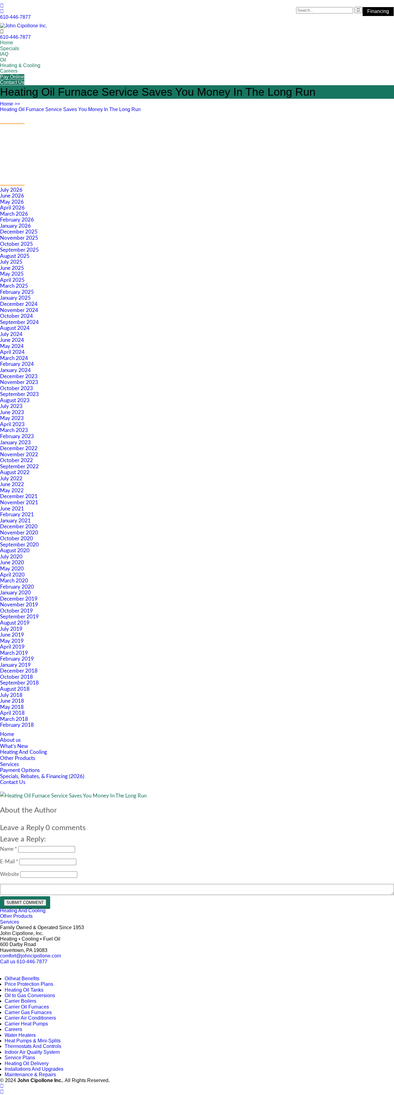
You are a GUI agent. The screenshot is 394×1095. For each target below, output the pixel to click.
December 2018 (19, 670)
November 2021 (19, 502)
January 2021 (15, 520)
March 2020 (14, 580)
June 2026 (12, 195)
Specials (9, 48)
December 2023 (19, 376)
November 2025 (19, 238)
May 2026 (12, 202)
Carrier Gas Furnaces (28, 1012)
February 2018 (17, 725)
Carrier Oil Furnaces (27, 1006)
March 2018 (14, 719)
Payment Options (20, 770)
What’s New (14, 746)
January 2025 (15, 298)
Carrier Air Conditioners (30, 1018)
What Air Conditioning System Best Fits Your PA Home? (63, 155)
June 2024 (12, 340)
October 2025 (16, 244)
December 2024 (19, 304)
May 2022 (12, 490)
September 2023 (19, 394)
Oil (3, 59)
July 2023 (11, 406)
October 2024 (16, 316)
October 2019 (16, 610)
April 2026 (12, 207)
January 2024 (15, 370)
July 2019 (11, 629)
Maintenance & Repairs (30, 1074)
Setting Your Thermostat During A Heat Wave (51, 146)
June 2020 (12, 562)
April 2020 (12, 574)
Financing (378, 11)
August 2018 (15, 689)
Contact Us (12, 82)
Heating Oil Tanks (24, 990)
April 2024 (12, 352)
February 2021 (17, 514)
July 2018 (11, 695)
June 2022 (12, 484)
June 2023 (12, 412)
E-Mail (9, 861)
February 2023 (17, 436)
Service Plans (20, 1057)
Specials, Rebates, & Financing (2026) (42, 776)
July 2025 (11, 262)
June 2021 (12, 508)
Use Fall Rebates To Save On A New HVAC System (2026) (65, 128)
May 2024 (12, 346)
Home (6, 42)
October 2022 (16, 460)
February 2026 (17, 219)
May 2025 (12, 274)
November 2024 (19, 310)
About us (10, 740)
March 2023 (14, 430)
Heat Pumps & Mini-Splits (33, 1040)
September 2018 (19, 682)
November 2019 (19, 604)
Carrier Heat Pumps (26, 1023)
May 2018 (12, 707)
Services (9, 764)
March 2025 (14, 286)
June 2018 (12, 701)
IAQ (4, 54)
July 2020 (11, 556)
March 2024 (14, 358)
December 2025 (19, 231)
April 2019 (12, 646)
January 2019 (15, 665)
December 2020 (19, 526)
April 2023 (12, 424)
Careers (9, 71)
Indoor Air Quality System (32, 1052)
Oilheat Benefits (22, 978)
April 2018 (12, 713)
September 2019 (19, 616)
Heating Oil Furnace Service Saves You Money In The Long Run (70, 109)
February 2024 (17, 364)
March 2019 (14, 653)
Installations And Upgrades (34, 1069)
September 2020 (19, 544)
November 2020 (19, 532)
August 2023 (15, 400)
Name (8, 849)
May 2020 (12, 568)
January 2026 (15, 226)
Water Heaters (20, 1035)
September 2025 (19, 250)
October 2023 (16, 388)
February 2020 (17, 586)
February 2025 (17, 292)
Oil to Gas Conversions (30, 995)
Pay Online (12, 76)
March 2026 (14, 214)
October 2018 (16, 677)
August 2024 (15, 328)
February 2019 (17, 658)
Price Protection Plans (29, 984)
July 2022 (11, 478)
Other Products (17, 758)
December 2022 (19, 448)
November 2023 (19, 382)
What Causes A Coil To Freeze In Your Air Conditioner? (61, 137)
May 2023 (12, 418)
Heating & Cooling (20, 65)
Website (9, 874)
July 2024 (11, 334)
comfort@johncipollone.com (30, 955)
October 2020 (16, 538)
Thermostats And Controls (33, 1046)
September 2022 (19, 466)
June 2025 (12, 268)
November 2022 (19, 454)
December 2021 (19, 496)
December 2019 (19, 598)
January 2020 (15, 592)
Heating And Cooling (23, 752)
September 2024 (19, 322)
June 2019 (12, 634)
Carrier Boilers (20, 1001)
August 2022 (15, 472)
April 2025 (12, 280)
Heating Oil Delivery (27, 1063)
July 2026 (11, 190)
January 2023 (15, 442)
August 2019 (15, 622)
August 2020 (15, 550)
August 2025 (15, 256)
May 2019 (12, 641)
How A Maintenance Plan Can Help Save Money (54, 164)
